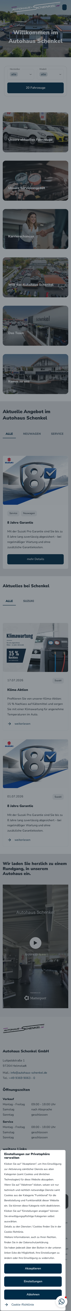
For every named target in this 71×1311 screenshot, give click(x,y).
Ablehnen (33, 1294)
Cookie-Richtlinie (22, 1305)
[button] (61, 1301)
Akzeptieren (33, 1268)
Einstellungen (33, 1281)
